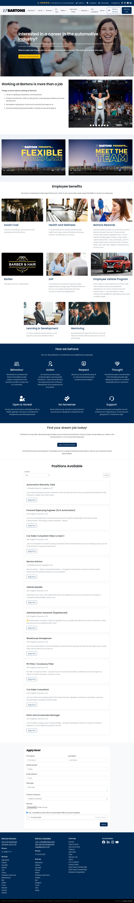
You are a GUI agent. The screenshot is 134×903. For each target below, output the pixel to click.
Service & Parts (73, 10)
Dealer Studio (127, 901)
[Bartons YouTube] (128, 3)
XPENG (4, 893)
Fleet (70, 854)
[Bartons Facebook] (122, 3)
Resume (29, 804)
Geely (37, 890)
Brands (49, 10)
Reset (106, 475)
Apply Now (32, 500)
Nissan (4, 867)
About (71, 859)
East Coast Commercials (78, 867)
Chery (4, 873)
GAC (36, 888)
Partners (31, 10)
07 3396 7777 (7, 852)
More (102, 10)
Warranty (72, 852)
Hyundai (4, 865)
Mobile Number (32, 765)
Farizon (4, 890)
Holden (37, 878)
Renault (4, 888)
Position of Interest (33, 795)
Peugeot (38, 883)
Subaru (4, 862)
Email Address (31, 774)
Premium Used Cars (9, 875)
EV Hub (56, 10)
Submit (103, 824)
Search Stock (74, 844)
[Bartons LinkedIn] (131, 3)
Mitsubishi (5, 860)
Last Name (72, 756)
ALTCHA (104, 817)
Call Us (80, 3)
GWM (4, 883)
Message (30, 783)
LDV (3, 870)
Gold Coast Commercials (78, 869)
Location (27, 472)
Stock (40, 10)
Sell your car (73, 857)
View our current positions (29, 56)
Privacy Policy (74, 864)
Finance (84, 10)
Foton (4, 885)
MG (3, 880)
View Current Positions (67, 445)
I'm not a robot (36, 817)
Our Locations (94, 10)
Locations (92, 3)
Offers (63, 10)
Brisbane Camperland (77, 872)
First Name (30, 756)
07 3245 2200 (40, 854)
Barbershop (6, 878)
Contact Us (115, 3)
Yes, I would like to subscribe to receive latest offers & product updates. (54, 813)
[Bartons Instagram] (125, 3)
